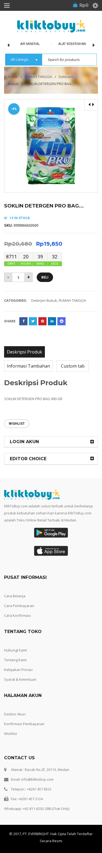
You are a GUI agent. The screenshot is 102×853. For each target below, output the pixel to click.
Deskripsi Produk (24, 352)
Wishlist (10, 733)
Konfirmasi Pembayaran (24, 723)
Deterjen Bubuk (44, 300)
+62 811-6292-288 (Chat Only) (46, 808)
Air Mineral (30, 44)
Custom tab (73, 366)
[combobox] (23, 60)
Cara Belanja (14, 595)
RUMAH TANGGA (38, 76)
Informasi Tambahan (28, 366)
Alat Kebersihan (72, 44)
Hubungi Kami (15, 650)
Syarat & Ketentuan (20, 679)
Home (13, 76)
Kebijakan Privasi (18, 669)
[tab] (24, 352)
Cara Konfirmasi (17, 615)
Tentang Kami (15, 659)
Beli (44, 277)
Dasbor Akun (15, 714)
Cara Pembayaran (19, 605)
